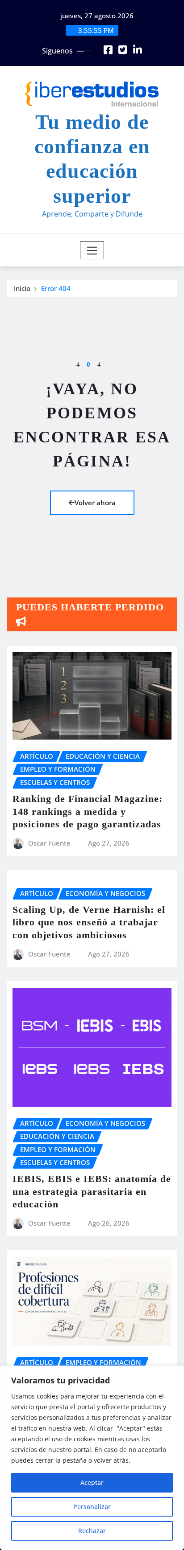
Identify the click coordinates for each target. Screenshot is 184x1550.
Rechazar (92, 1530)
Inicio (22, 288)
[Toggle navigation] (92, 250)
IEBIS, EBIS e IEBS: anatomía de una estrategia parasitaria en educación (92, 1191)
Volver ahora (95, 502)
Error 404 (56, 288)
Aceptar (92, 1482)
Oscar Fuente (49, 842)
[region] (92, 1458)
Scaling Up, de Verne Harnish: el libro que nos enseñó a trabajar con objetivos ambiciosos (89, 922)
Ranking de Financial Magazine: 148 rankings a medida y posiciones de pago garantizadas (88, 811)
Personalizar (92, 1506)
